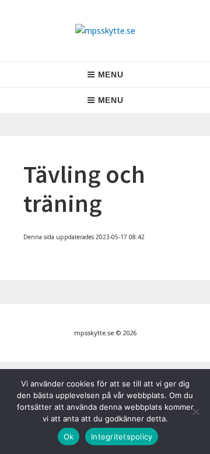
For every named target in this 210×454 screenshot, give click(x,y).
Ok (69, 436)
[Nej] (195, 411)
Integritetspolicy (121, 436)
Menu (111, 74)
